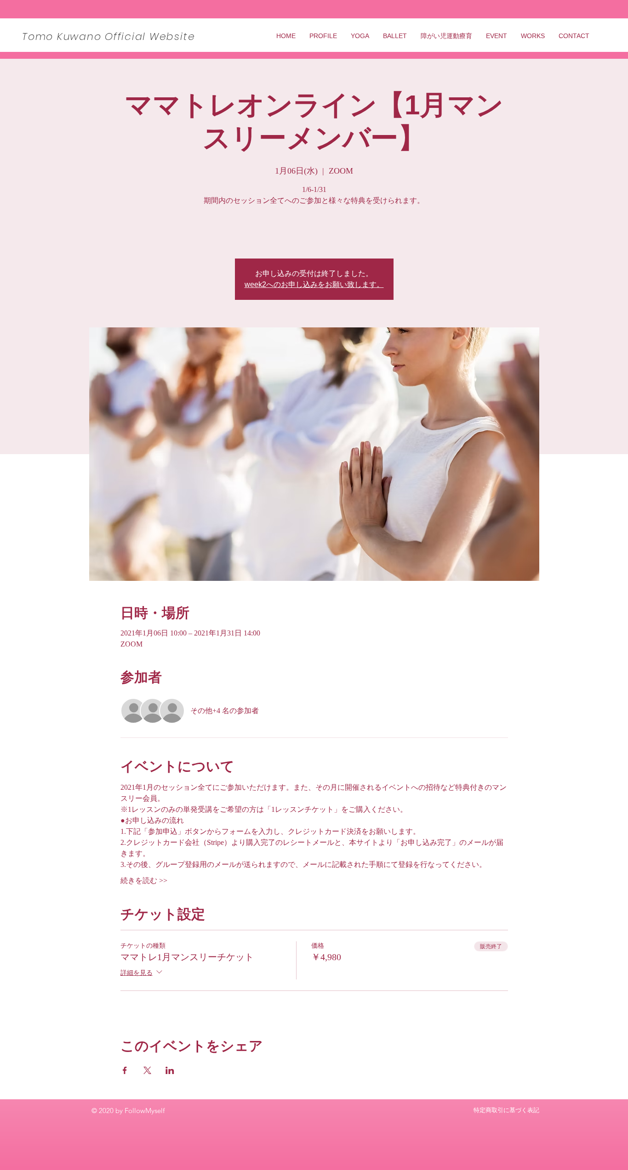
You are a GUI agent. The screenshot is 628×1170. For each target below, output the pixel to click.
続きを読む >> (143, 880)
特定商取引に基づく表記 (506, 1110)
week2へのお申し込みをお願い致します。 (314, 284)
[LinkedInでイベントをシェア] (170, 1070)
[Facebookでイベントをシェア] (124, 1070)
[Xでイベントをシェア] (147, 1070)
